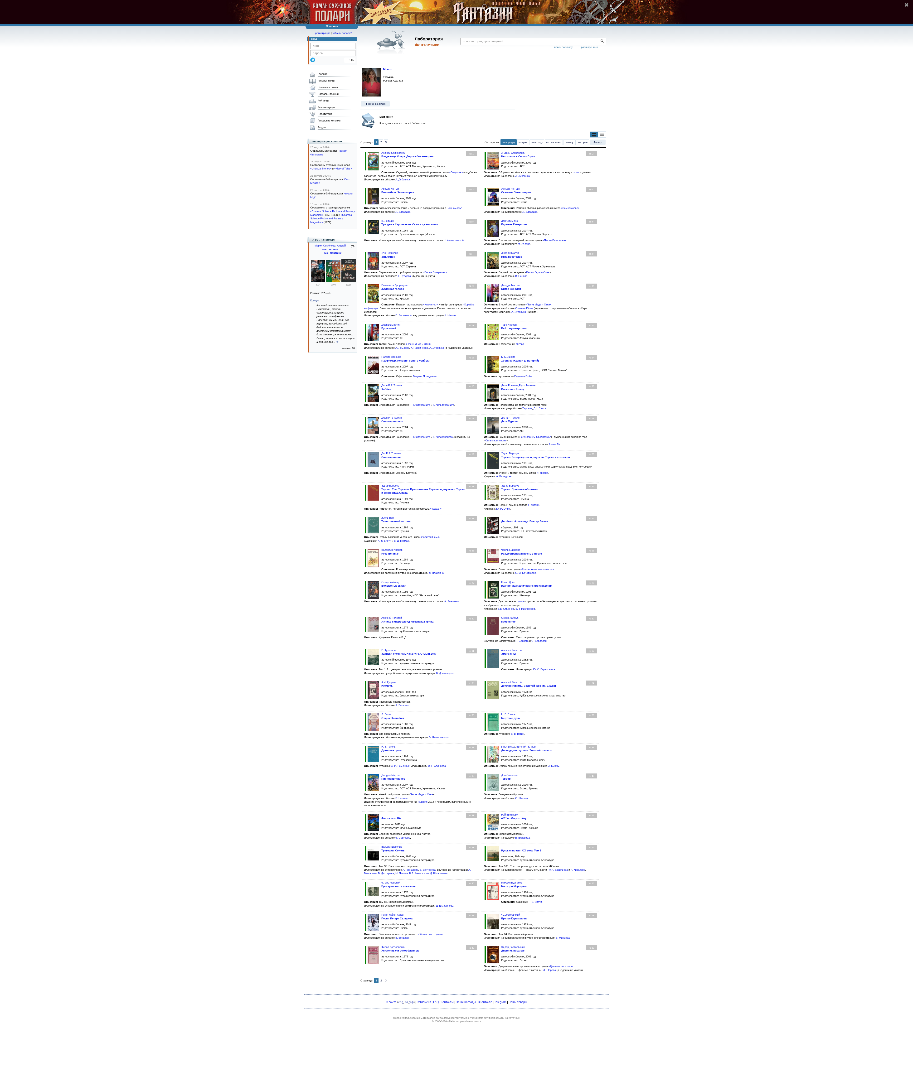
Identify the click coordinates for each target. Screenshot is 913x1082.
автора (520, 344)
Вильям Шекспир (391, 846)
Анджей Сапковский (393, 152)
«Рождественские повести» (537, 569)
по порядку (508, 142)
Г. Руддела (404, 276)
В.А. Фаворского (419, 873)
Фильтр (597, 142)
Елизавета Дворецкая (394, 285)
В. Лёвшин (387, 220)
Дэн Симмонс (509, 220)
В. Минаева (563, 937)
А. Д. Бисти (384, 540)
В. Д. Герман (401, 540)
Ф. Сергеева (402, 837)
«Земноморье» (570, 208)
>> (337, 341)
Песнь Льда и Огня (537, 272)
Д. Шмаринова (438, 873)
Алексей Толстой (391, 617)
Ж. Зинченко (451, 601)
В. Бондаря (402, 937)
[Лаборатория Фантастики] (392, 42)
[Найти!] (602, 41)
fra (406, 1002)
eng (400, 1002)
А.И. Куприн (388, 682)
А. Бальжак (402, 705)
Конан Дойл (508, 582)
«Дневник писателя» (561, 966)
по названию (553, 142)
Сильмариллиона (495, 440)
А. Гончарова (410, 869)
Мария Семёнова (325, 245)
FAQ (436, 1002)
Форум (322, 127)
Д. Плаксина (436, 572)
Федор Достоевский (393, 947)
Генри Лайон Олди (392, 914)
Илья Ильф (508, 746)
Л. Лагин (386, 714)
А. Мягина (450, 315)
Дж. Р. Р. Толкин (510, 417)
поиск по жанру (563, 47)
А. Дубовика (402, 179)
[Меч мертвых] (318, 280)
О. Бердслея (539, 640)
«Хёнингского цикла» (430, 934)
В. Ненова (521, 276)
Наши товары (518, 1002)
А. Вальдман (503, 476)
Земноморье (454, 208)
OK (350, 60)
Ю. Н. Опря (503, 508)
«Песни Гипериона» (554, 240)
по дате (523, 142)
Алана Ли (554, 444)
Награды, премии (328, 93)
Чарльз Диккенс (510, 549)
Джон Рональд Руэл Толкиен (518, 385)
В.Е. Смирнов (506, 608)
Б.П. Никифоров (525, 608)
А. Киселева (578, 869)
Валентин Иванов (392, 549)
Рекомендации (326, 107)
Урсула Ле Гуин (390, 188)
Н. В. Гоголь (508, 714)
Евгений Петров (526, 746)
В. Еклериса (522, 837)
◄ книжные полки (375, 103)
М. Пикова (401, 873)
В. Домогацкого (445, 673)
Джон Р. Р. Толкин (391, 385)
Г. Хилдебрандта (443, 436)
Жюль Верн (388, 517)
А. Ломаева (402, 347)
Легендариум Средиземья (535, 436)
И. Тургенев (388, 650)
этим (576, 172)
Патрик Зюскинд (391, 356)
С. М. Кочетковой (525, 572)
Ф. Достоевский (390, 882)
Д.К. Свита (540, 408)
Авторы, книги (326, 80)
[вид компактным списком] (602, 134)
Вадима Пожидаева (425, 376)
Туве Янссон (509, 324)
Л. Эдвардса (402, 211)
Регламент (424, 1002)
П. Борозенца (403, 315)
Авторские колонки (329, 120)
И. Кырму (553, 765)
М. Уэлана (524, 243)
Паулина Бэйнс (523, 376)
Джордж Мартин (510, 252)
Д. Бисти (537, 901)
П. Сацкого (522, 640)
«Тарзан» (542, 472)
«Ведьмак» (456, 172)
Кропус (314, 300)
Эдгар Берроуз (510, 453)
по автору (537, 142)
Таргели (527, 408)
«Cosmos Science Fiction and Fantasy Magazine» (331, 218)
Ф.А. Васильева (558, 869)
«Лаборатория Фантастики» (464, 1021)
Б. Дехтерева (428, 869)
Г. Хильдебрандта (443, 404)
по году (569, 142)
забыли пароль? (342, 33)
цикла (520, 601)
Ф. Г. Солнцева (437, 765)
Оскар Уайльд (389, 582)
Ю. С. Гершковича (544, 669)
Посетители (325, 113)
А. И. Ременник (400, 765)
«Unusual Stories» (320, 168)
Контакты (447, 1002)
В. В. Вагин (517, 733)
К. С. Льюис (508, 356)
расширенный (589, 47)
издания (422, 801)
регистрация (322, 33)
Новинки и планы (328, 87)
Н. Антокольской (454, 240)
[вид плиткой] (594, 134)
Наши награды (466, 1002)
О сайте (391, 1002)
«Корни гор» (430, 304)
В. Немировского (439, 737)
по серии (582, 142)
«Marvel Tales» (343, 168)
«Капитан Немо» (430, 537)
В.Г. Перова (549, 970)
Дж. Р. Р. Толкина (391, 453)
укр (411, 1002)
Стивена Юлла (524, 308)
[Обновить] (352, 248)
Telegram (500, 1002)
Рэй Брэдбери (509, 814)
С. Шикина (521, 798)
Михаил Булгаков (511, 882)
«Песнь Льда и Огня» (538, 304)
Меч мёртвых (332, 252)
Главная (322, 73)
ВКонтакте (485, 1002)
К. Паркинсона (419, 347)
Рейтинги (323, 100)
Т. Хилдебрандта (420, 404)
